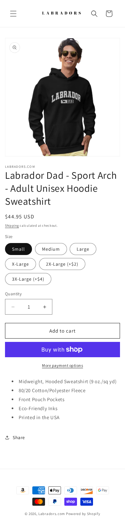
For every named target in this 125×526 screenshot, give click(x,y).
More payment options (62, 365)
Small (18, 249)
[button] (13, 13)
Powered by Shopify (83, 513)
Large (83, 249)
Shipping (12, 225)
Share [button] (19, 437)
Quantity (13, 294)
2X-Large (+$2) (62, 264)
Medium (51, 249)
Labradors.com (51, 513)
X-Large (20, 264)
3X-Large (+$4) (28, 279)
